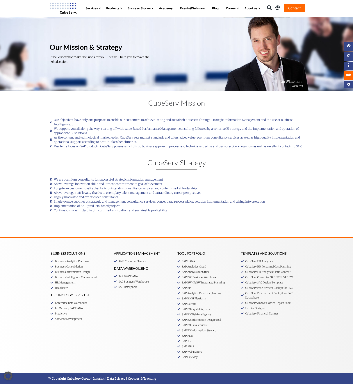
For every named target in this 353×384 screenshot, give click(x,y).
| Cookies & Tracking (140, 378)
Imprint (98, 378)
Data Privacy (116, 378)
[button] (8, 376)
